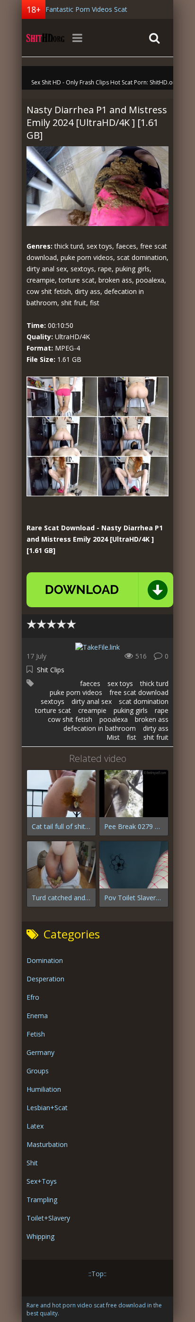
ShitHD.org (45, 38)
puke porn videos (76, 692)
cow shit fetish (70, 719)
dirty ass (155, 728)
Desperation (45, 978)
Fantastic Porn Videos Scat (86, 9)
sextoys (52, 701)
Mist (113, 737)
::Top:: (97, 1273)
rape (161, 710)
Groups (38, 1070)
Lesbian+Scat (47, 1107)
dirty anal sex (91, 701)
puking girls (131, 710)
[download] (100, 589)
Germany (40, 1052)
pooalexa (113, 719)
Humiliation (44, 1089)
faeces (90, 683)
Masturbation (47, 1144)
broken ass (151, 719)
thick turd (154, 683)
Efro (33, 997)
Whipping (40, 1236)
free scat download (138, 692)
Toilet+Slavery (48, 1217)
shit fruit (155, 737)
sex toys (120, 683)
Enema (37, 1015)
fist (131, 737)
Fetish (36, 1033)
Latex (35, 1125)
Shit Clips (50, 669)
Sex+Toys (42, 1181)
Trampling (42, 1199)
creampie (92, 710)
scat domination (143, 701)
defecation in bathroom (99, 728)
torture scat (53, 710)
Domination (45, 960)
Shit (32, 1162)
